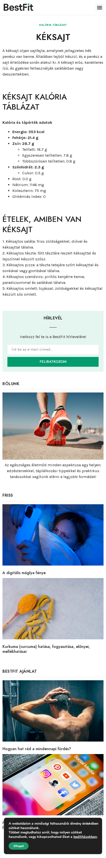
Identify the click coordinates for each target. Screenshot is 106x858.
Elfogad (19, 846)
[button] (99, 7)
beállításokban (85, 837)
